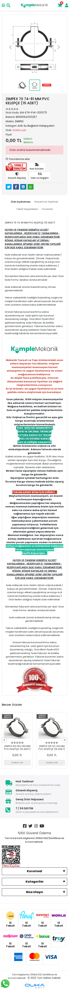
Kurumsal (34, 871)
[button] (10, 47)
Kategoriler (35, 881)
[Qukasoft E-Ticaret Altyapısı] (34, 986)
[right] (65, 740)
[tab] (21, 201)
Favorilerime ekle (19, 159)
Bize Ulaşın (34, 892)
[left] (4, 740)
